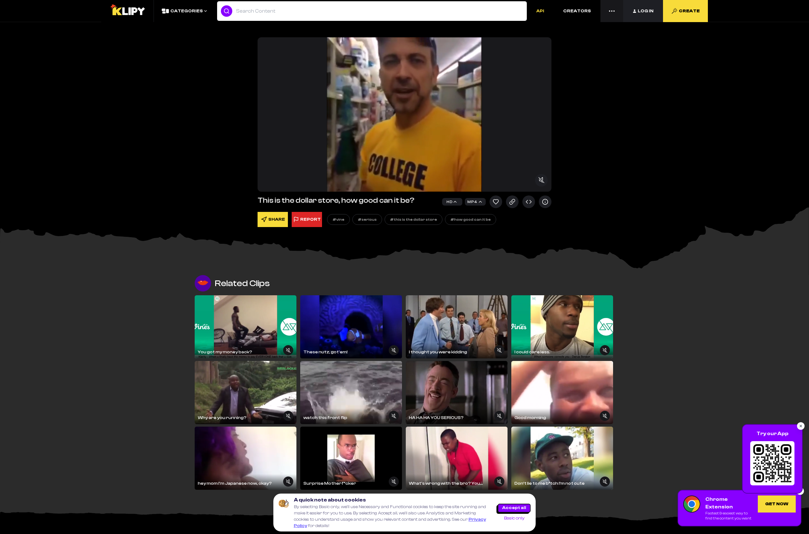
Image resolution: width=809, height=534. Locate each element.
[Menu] (611, 11)
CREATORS (577, 11)
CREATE (689, 11)
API (540, 11)
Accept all (514, 507)
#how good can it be (470, 219)
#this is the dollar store (413, 219)
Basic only (514, 518)
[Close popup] (801, 426)
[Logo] (127, 11)
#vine (338, 219)
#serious (367, 219)
